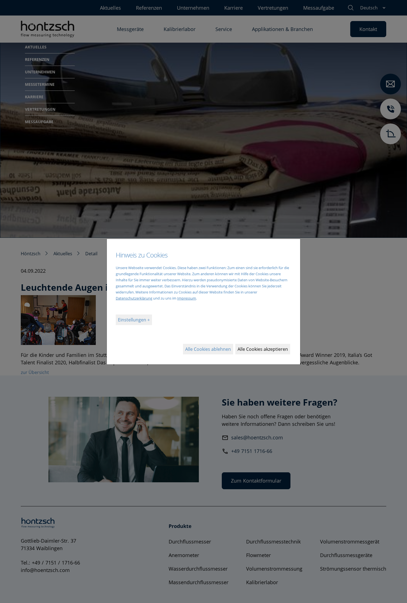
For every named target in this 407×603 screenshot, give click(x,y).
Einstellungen (132, 320)
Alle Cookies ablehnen (208, 349)
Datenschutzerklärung (134, 298)
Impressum (186, 298)
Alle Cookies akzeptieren (263, 349)
